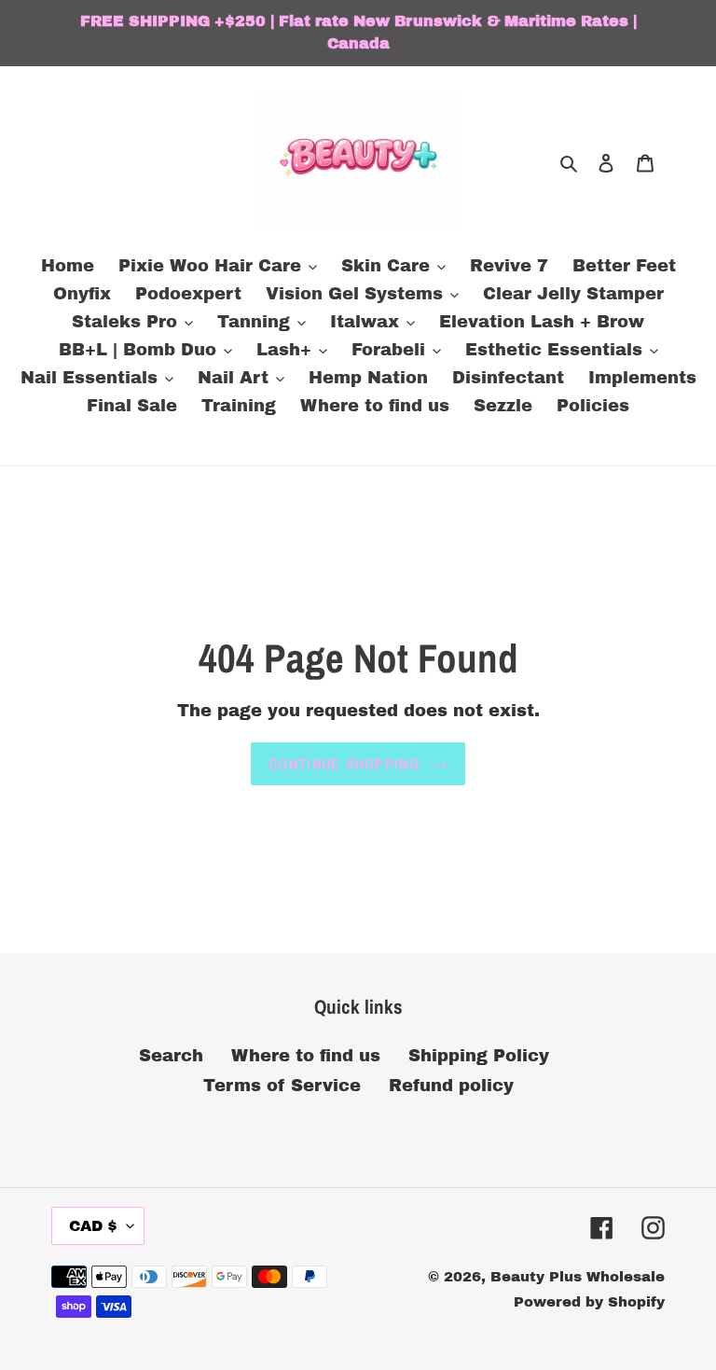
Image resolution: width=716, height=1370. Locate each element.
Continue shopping (344, 764)
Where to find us (305, 1055)
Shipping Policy (478, 1055)
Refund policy (451, 1085)
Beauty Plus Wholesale (577, 1276)
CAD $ (93, 1226)
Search (171, 1055)
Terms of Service (282, 1085)
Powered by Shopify (589, 1301)
